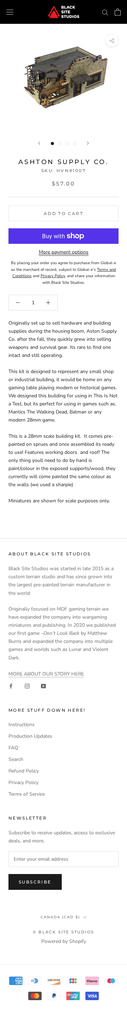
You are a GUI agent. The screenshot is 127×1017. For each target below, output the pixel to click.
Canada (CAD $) (60, 917)
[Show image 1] (52, 143)
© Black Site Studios (63, 932)
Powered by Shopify (63, 941)
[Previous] (39, 143)
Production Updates (30, 736)
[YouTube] (43, 686)
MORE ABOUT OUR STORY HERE (46, 674)
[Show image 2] (59, 143)
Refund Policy (23, 771)
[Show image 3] (67, 143)
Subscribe (35, 882)
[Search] (105, 12)
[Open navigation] (9, 12)
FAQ (13, 747)
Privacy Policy (23, 782)
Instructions (21, 724)
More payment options (64, 252)
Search (15, 759)
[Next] (88, 143)
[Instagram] (27, 686)
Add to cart (63, 213)
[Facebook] (10, 686)
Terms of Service (26, 794)
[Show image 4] (74, 143)
